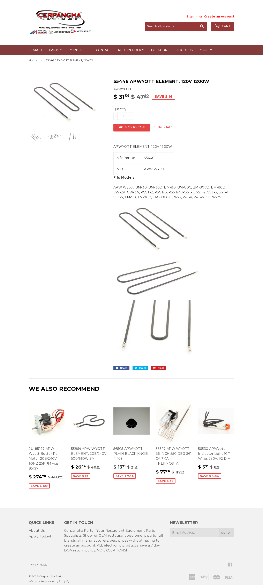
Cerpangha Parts (51, 576)
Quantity (120, 109)
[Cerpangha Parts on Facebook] (230, 565)
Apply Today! (40, 536)
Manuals (78, 50)
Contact (103, 50)
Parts (54, 50)
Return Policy (131, 50)
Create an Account (219, 16)
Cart (225, 26)
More (205, 50)
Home (33, 60)
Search (35, 50)
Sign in (192, 16)
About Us (37, 531)
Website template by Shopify (49, 581)
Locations (160, 50)
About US (184, 50)
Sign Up (226, 532)
